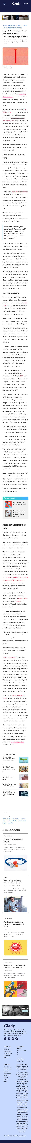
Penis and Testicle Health (7, 757)
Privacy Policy (20, 1059)
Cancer (19, 25)
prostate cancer (15, 818)
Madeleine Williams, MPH (13, 886)
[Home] (16, 3)
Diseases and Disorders (9, 25)
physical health (22, 820)
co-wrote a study (22, 598)
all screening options (17, 742)
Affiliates (6, 1057)
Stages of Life (7, 1073)
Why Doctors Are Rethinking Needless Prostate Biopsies (19, 513)
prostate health (6, 818)
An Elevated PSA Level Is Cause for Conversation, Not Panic (14, 924)
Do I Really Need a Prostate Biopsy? (19, 503)
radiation (10, 823)
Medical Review (8, 1051)
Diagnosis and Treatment (15, 27)
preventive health (12, 820)
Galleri (18, 601)
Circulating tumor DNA (10, 657)
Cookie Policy (20, 1061)
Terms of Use (21, 1068)
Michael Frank (9, 67)
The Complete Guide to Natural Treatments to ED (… (9, 769)
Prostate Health (8, 836)
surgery (4, 823)
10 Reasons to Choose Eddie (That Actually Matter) (8, 777)
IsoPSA (20, 376)
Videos (6, 1079)
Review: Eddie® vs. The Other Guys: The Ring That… (9, 794)
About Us (6, 1049)
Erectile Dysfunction (6, 766)
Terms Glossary (8, 1053)
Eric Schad (9, 929)
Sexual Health (7, 1067)
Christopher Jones (11, 844)
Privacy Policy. (22, 1069)
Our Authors (7, 1055)
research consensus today (20, 191)
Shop (5, 1081)
